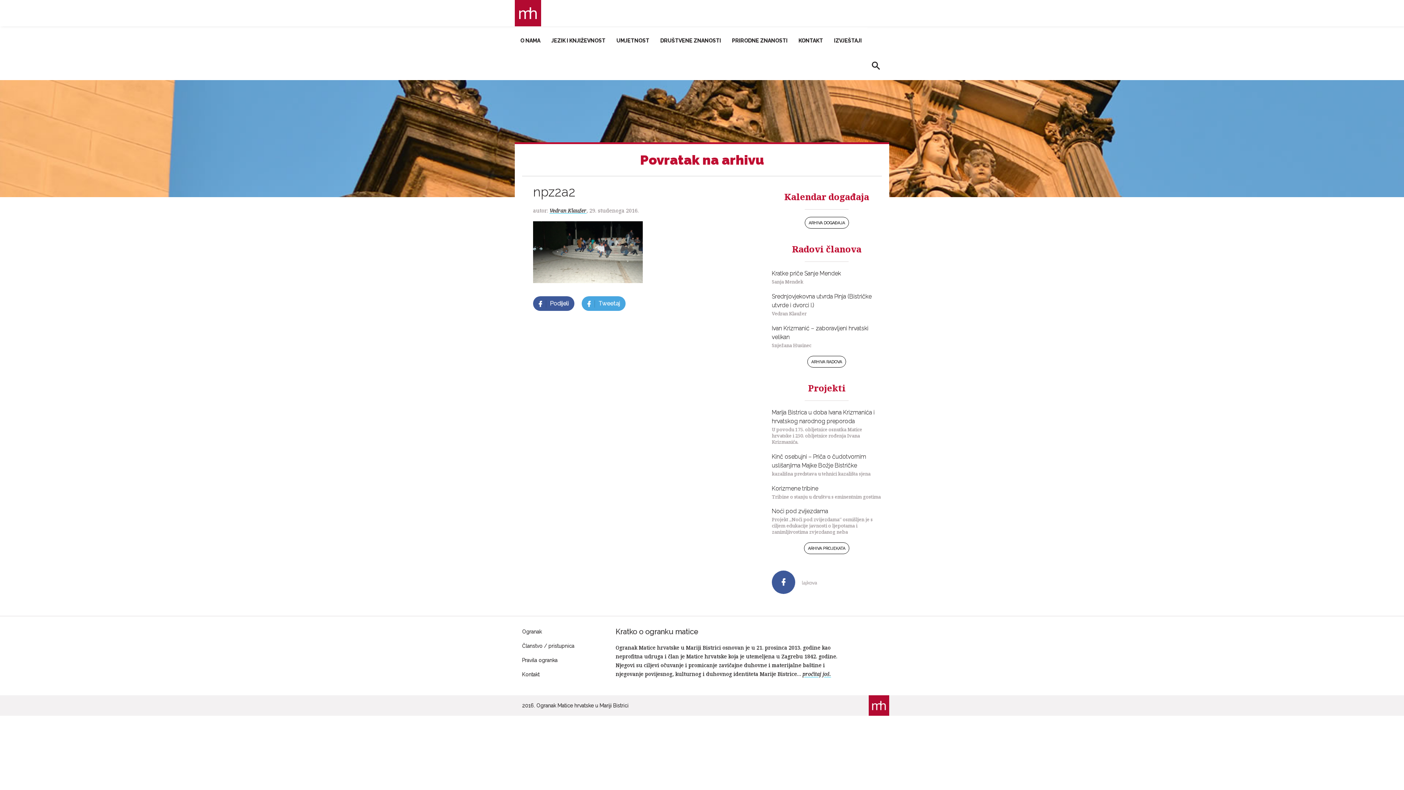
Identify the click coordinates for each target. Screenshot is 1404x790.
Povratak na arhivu (702, 160)
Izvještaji (848, 41)
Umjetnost (632, 41)
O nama (530, 41)
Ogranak (532, 632)
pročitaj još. (817, 673)
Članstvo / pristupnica (548, 646)
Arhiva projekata (826, 548)
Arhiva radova (826, 362)
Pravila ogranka (540, 660)
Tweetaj (609, 303)
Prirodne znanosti (760, 41)
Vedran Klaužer (568, 210)
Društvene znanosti (690, 41)
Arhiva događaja (827, 223)
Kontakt (811, 41)
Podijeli (559, 303)
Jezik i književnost (578, 41)
